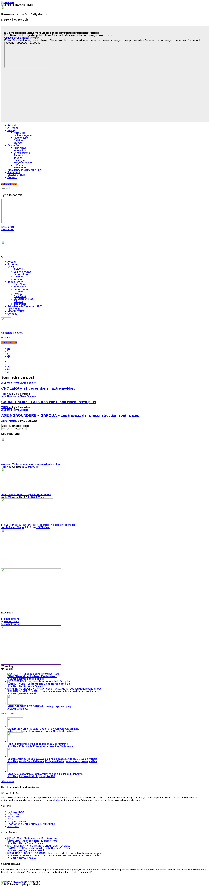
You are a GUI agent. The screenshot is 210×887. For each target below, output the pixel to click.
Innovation (20, 150)
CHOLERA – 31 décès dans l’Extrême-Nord (38, 388)
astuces (12, 731)
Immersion (20, 167)
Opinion (18, 140)
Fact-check (13, 172)
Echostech (24, 731)
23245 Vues (31, 467)
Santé (23, 382)
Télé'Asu (6, 394)
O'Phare (12, 819)
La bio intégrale (23, 135)
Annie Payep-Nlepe (12, 527)
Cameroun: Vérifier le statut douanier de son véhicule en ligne (43, 728)
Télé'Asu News (15, 811)
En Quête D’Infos (23, 162)
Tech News (20, 147)
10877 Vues (43, 527)
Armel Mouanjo (10, 421)
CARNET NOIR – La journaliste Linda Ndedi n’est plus (48, 402)
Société (31, 382)
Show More (7, 713)
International (73, 761)
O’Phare (18, 165)
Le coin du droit (28, 776)
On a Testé (20, 160)
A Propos (12, 127)
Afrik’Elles (19, 133)
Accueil (11, 125)
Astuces (18, 155)
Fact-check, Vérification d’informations (31, 824)
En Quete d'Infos (17, 821)
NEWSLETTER (16, 175)
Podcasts (13, 826)
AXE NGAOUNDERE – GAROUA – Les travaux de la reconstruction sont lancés (70, 415)
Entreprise (39, 746)
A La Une (6, 382)
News (10, 130)
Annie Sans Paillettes (31, 761)
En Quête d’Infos (54, 761)
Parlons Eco (21, 137)
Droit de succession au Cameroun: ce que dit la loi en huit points (45, 774)
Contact (12, 177)
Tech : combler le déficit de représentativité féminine (37, 744)
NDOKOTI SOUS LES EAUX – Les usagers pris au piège (39, 706)
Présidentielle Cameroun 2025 (24, 170)
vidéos (70, 731)
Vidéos (18, 142)
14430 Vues (37, 497)
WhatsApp (58, 800)
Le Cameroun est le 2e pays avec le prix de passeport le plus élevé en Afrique (52, 759)
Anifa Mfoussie (10, 497)
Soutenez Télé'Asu (12, 332)
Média (15, 396)
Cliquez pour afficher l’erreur (21, 38)
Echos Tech (14, 145)
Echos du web (22, 152)
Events (18, 157)
